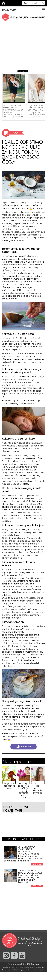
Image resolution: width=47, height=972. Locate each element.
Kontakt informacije (20, 967)
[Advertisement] (23, 45)
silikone (5, 583)
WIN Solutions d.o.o (36, 970)
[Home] (23, 940)
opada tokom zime (32, 376)
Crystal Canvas (14, 970)
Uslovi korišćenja (37, 967)
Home (3, 3)
